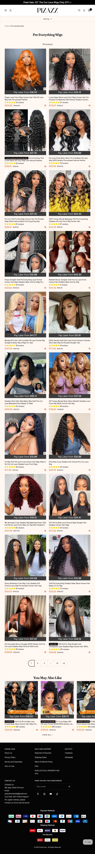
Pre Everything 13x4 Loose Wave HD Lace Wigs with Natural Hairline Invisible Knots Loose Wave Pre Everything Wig (24, 159)
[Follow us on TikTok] (57, 794)
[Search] (79, 10)
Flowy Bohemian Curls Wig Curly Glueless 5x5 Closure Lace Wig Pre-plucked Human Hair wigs (23, 584)
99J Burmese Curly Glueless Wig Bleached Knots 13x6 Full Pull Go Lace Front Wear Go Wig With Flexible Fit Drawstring (25, 524)
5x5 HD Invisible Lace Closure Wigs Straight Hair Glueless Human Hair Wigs (67, 524)
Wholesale (69, 757)
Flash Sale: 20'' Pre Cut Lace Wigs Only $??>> (47, 2)
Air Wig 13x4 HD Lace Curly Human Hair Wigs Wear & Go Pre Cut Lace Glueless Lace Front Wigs (25, 463)
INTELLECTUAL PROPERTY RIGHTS (47, 772)
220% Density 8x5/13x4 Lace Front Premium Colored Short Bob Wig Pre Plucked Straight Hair (69, 341)
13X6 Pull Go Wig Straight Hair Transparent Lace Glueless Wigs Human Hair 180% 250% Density (68, 645)
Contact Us (9, 785)
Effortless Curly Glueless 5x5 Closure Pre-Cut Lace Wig (68, 463)
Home (7, 26)
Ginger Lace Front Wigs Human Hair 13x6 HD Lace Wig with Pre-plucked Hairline (24, 98)
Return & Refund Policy (44, 762)
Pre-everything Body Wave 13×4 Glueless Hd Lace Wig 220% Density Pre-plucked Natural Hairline (68, 159)
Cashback (69, 753)
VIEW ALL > (47, 735)
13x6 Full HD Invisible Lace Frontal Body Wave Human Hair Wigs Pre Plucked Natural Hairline (20, 722)
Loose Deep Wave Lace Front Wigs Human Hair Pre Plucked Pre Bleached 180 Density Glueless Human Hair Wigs (69, 98)
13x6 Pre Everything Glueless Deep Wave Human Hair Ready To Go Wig (69, 584)
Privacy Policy (10, 757)
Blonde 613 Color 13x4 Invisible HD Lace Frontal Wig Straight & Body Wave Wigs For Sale (25, 341)
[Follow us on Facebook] (38, 794)
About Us (8, 753)
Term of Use (9, 766)
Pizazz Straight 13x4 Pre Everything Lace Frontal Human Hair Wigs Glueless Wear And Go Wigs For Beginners (24, 281)
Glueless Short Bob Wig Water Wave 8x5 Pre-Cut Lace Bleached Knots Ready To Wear (24, 402)
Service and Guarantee (13, 762)
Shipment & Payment (43, 753)
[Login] (11, 10)
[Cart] (89, 10)
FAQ (36, 766)
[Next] (63, 663)
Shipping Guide (40, 757)
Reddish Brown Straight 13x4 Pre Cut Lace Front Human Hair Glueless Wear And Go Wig (67, 281)
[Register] (69, 786)
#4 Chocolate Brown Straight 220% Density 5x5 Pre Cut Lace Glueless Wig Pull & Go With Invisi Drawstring (25, 645)
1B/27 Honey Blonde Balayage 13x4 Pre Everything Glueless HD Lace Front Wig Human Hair (68, 220)
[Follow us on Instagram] (44, 794)
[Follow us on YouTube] (51, 794)
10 (57, 663)
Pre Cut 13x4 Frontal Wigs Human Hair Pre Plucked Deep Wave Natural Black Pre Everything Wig (24, 220)
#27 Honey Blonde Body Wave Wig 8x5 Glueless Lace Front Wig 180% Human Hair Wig (69, 402)
